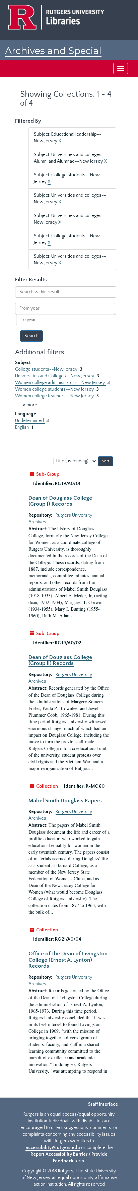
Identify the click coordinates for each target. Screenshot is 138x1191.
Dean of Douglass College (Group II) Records (60, 660)
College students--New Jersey (46, 369)
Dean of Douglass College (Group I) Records (60, 501)
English (22, 427)
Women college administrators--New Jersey (60, 382)
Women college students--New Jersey (55, 389)
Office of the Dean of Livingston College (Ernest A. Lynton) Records (68, 960)
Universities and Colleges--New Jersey (55, 376)
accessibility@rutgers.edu (52, 1147)
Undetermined (30, 420)
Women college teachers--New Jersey (55, 396)
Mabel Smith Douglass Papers (65, 801)
